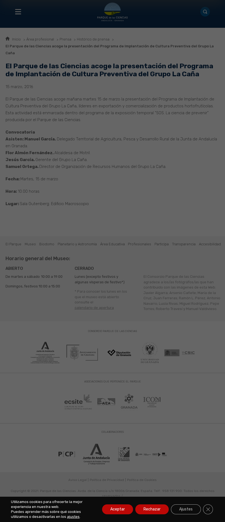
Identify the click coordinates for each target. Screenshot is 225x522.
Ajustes (186, 509)
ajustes (73, 517)
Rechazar (152, 509)
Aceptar (117, 509)
